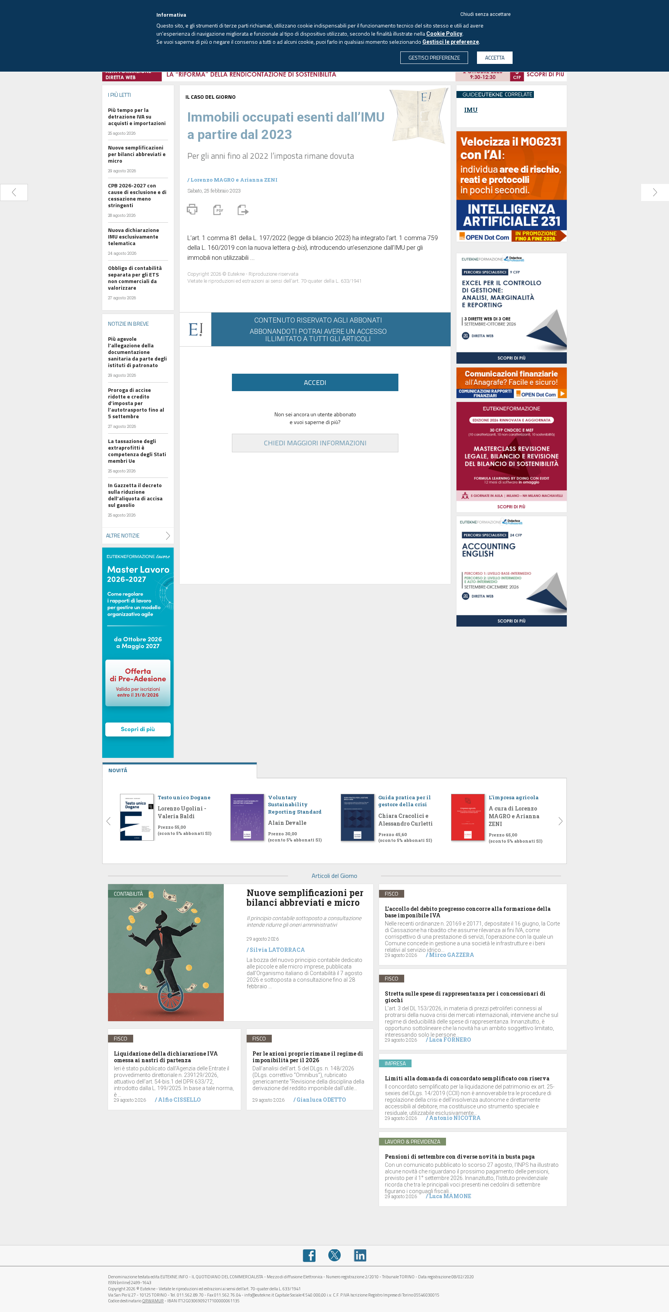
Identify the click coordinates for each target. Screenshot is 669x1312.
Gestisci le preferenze (450, 42)
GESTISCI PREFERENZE (434, 57)
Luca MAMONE (450, 1196)
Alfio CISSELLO (179, 1099)
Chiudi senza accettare (485, 14)
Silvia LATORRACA (277, 949)
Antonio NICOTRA (455, 1117)
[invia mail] (242, 209)
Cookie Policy (444, 34)
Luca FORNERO (450, 1039)
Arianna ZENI (259, 179)
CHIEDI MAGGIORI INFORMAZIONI (315, 443)
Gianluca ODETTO (321, 1099)
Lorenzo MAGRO (212, 179)
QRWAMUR (153, 1301)
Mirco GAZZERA (451, 954)
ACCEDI (315, 382)
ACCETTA (494, 57)
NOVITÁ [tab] (117, 770)
